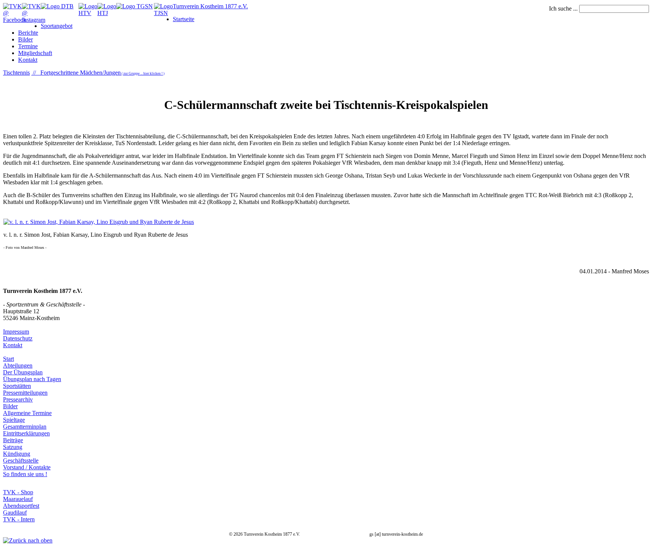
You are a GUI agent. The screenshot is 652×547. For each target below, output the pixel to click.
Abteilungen (17, 365)
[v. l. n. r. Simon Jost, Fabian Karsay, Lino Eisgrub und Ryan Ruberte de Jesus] (98, 222)
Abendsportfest (21, 506)
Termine (28, 46)
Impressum (16, 331)
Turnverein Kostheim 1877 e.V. (210, 6)
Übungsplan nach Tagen (32, 379)
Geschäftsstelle (20, 460)
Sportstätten (17, 386)
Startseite (183, 19)
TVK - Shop (18, 492)
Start (8, 358)
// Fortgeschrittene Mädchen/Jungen (98, 72)
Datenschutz (17, 338)
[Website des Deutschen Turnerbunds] (57, 6)
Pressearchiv (18, 399)
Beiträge (13, 440)
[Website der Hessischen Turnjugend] (106, 13)
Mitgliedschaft (35, 53)
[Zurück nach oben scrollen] (27, 540)
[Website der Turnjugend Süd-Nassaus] (163, 13)
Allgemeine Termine (27, 413)
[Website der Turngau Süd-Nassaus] (134, 6)
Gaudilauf (15, 512)
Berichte (28, 32)
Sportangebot (56, 26)
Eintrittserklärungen (26, 433)
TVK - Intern (19, 519)
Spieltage (14, 420)
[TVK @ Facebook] (14, 20)
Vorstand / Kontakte (27, 467)
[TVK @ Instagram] (33, 20)
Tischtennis (16, 72)
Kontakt (27, 60)
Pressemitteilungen (25, 392)
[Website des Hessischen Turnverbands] (87, 13)
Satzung (12, 447)
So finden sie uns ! (25, 474)
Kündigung (16, 453)
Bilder (25, 39)
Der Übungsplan (23, 372)
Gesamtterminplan (24, 426)
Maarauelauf (18, 499)
